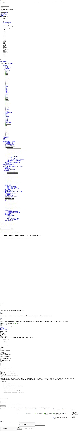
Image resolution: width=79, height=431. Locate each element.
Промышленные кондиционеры (11, 155)
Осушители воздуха (8, 210)
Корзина (1, 15)
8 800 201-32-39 (19, 429)
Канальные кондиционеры (10, 143)
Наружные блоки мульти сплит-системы (14, 151)
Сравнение (2, 328)
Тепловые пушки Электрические (13, 188)
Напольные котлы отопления (12, 172)
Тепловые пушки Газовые (12, 186)
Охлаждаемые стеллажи (9, 199)
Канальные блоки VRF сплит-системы (14, 157)
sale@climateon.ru (3, 61)
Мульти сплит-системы (9, 147)
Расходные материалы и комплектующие (12, 162)
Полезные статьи (8, 67)
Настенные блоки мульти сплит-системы (14, 152)
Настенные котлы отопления (12, 173)
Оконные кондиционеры (9, 154)
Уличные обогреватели (9, 190)
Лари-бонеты (7, 197)
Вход (1, 14)
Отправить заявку (38, 422)
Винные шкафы (8, 194)
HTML (6, 404)
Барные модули (8, 192)
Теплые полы (7, 189)
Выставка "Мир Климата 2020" (6, 227)
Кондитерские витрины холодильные (12, 196)
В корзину (2, 327)
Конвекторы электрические (10, 177)
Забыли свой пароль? (4, 12)
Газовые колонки (8, 168)
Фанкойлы (7, 163)
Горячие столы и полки (9, 195)
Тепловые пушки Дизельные (12, 187)
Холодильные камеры (9, 203)
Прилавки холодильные (9, 200)
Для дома (8, 216)
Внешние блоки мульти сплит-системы (14, 148)
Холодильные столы (8, 206)
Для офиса (9, 217)
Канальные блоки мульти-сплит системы (14, 149)
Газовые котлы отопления (9, 171)
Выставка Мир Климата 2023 (5, 225)
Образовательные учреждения (12, 219)
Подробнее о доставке (7, 22)
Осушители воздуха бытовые (12, 211)
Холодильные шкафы (9, 208)
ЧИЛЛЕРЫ (9, 161)
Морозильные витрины (9, 198)
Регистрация (3, 13)
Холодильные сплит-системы (10, 205)
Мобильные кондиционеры (10, 146)
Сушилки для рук (8, 178)
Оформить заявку (3, 329)
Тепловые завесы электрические (13, 183)
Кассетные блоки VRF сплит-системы (14, 158)
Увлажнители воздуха (9, 220)
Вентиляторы (7, 165)
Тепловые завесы (8, 180)
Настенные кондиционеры (10, 142)
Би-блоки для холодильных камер (11, 193)
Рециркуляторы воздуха (9, 214)
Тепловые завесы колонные (12, 181)
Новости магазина (21, 403)
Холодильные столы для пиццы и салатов (12, 207)
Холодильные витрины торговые (11, 202)
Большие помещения (11, 215)
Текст (3, 404)
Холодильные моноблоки (9, 204)
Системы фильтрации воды (10, 169)
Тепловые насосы (8, 184)
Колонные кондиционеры (9, 145)
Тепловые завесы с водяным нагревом (14, 182)
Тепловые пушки (8, 185)
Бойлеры (6, 167)
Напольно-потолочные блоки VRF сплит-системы (16, 159)
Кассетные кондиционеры (10, 144)
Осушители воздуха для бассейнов (13, 212)
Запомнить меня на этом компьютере (8, 9)
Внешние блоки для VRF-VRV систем (14, 156)
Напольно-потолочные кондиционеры (12, 153)
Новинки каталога (5, 403)
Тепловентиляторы (8, 179)
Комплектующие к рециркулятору (13, 218)
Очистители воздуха (8, 213)
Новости (6, 66)
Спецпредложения (13, 403)
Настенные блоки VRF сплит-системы (14, 160)
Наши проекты (7, 68)
